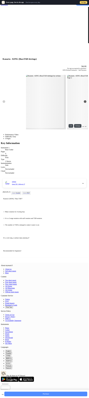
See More (8, 343)
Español (8, 353)
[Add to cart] (2, 394)
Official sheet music (12, 292)
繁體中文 (9, 358)
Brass (7, 339)
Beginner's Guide (11, 305)
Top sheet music (10, 280)
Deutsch (8, 368)
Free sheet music (11, 282)
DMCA (8, 319)
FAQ (7, 301)
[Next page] (85, 101)
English (8, 351)
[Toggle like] (85, 126)
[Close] (86, 2)
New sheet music (11, 284)
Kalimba (8, 341)
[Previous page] (4, 101)
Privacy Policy (10, 317)
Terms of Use (9, 315)
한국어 (8, 363)
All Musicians (10, 288)
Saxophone (9, 332)
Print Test (9, 307)
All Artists (8, 290)
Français (9, 366)
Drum (7, 334)
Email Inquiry (10, 303)
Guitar (7, 330)
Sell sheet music (10, 271)
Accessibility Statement (13, 320)
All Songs (8, 286)
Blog (7, 273)
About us (8, 269)
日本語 (8, 355)
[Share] (83, 126)
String (7, 336)
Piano (7, 328)
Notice (7, 299)
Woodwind (9, 338)
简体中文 (9, 361)
